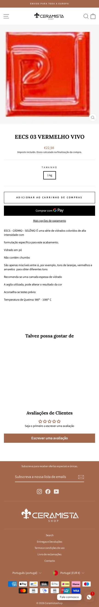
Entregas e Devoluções (49, 542)
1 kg (49, 175)
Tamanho (49, 167)
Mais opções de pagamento (49, 221)
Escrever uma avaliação (49, 438)
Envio (40, 152)
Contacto (49, 561)
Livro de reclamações (49, 554)
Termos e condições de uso (49, 548)
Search (49, 535)
